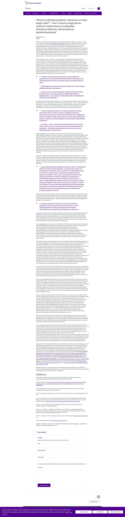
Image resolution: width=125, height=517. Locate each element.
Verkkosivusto (41, 457)
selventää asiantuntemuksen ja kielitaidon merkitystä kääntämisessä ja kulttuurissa (63, 359)
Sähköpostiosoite (42, 450)
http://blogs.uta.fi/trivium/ (56, 43)
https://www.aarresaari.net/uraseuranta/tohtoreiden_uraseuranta (62, 401)
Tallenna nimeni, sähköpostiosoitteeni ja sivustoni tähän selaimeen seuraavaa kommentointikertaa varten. (63, 464)
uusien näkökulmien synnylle (66, 356)
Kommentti (40, 467)
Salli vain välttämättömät (115, 511)
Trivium (28, 8)
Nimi (39, 443)
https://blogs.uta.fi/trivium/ (59, 420)
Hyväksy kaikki (100, 511)
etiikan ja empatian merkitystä (47, 358)
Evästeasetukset (83, 511)
